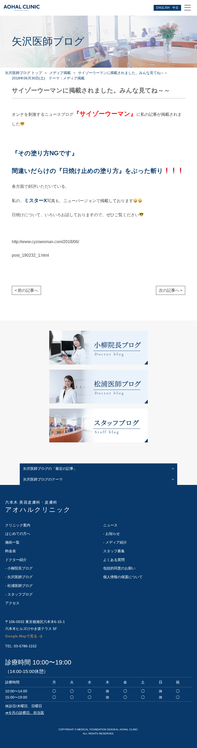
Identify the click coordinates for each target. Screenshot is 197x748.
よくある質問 (114, 560)
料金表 (10, 551)
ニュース (110, 525)
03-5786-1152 (25, 646)
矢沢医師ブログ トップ (23, 73)
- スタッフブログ (19, 594)
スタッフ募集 (114, 551)
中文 (175, 7)
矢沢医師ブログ (48, 41)
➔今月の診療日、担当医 (24, 713)
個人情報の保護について (123, 577)
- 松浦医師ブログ (19, 586)
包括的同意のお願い (119, 568)
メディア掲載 (60, 73)
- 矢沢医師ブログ (19, 577)
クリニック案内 (17, 525)
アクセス (12, 603)
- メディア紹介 (115, 542)
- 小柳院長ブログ (19, 568)
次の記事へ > (170, 290)
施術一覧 (12, 542)
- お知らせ (111, 534)
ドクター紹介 (16, 560)
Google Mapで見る (21, 636)
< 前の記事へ (26, 290)
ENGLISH (163, 7)
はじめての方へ (17, 534)
